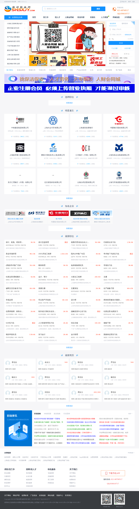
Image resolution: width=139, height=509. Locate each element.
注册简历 (7, 476)
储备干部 (107, 323)
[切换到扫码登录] (133, 22)
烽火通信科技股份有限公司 (112, 306)
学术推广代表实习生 (111, 254)
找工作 (45, 17)
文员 (91, 70)
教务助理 (41, 265)
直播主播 (41, 288)
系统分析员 (11, 219)
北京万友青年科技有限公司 (112, 340)
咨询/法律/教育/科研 (13, 59)
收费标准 (73, 479)
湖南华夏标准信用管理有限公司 (16, 317)
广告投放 (33, 495)
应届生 (92, 17)
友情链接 (42, 495)
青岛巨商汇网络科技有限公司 (47, 260)
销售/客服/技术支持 (13, 28)
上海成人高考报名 (10, 460)
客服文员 (32, 70)
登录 (129, 1)
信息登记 (25, 457)
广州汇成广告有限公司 (13, 294)
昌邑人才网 (16, 457)
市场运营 (9, 300)
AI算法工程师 (76, 277)
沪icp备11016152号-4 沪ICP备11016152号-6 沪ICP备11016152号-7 (60, 502)
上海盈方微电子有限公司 (111, 248)
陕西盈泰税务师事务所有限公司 (48, 283)
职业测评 (7, 483)
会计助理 (74, 334)
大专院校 (127, 17)
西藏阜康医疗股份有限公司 (79, 260)
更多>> (130, 413)
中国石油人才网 (45, 457)
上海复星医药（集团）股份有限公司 (17, 329)
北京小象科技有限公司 (13, 283)
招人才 (57, 17)
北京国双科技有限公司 (111, 271)
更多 (129, 70)
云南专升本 (34, 457)
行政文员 (42, 70)
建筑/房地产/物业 (12, 50)
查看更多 (69, 103)
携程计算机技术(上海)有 (102, 222)
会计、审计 (42, 277)
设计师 (99, 70)
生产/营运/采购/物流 (13, 37)
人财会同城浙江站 (49, 460)
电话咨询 (62, 70)
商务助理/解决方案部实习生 (114, 300)
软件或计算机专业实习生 (48, 311)
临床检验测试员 (77, 265)
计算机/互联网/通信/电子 (14, 23)
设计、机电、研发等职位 (15, 242)
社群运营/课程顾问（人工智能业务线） (21, 277)
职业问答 (81, 17)
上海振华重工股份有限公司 (80, 222)
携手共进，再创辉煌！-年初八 (118, 63)
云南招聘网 (57, 457)
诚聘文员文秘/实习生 (14, 288)
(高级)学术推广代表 (13, 265)
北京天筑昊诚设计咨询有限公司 (48, 248)
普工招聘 (51, 479)
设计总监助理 (43, 242)
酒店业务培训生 (104, 219)
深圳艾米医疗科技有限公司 (79, 271)
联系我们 (73, 486)
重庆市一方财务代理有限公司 (47, 340)
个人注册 (114, 48)
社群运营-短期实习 (111, 311)
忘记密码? (130, 39)
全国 (22, 1)
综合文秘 (74, 323)
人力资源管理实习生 (46, 323)
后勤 (71, 70)
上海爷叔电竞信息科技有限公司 (81, 306)
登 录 (121, 43)
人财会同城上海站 (106, 457)
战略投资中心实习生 (79, 311)
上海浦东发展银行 (37, 222)
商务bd (96, 219)
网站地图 (51, 495)
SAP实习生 (10, 323)
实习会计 (41, 334)
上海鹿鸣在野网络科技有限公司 (81, 283)
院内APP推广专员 (78, 254)
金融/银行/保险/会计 (13, 32)
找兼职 (65, 457)
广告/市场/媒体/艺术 (13, 46)
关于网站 (73, 473)
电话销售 (109, 70)
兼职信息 (7, 479)
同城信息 (116, 17)
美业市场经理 (11, 254)
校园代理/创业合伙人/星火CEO (83, 242)
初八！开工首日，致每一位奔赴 (118, 58)
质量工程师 (19, 219)
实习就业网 (17, 499)
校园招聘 (29, 479)
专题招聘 (51, 473)
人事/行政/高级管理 (13, 55)
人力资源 (104, 17)
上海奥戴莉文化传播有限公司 (113, 283)
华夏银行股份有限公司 (58, 222)
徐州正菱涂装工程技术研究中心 (16, 248)
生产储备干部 (109, 288)
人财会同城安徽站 (121, 457)
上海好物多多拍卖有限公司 (46, 306)
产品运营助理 (81, 70)
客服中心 (73, 483)
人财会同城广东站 (63, 460)
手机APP (124, 1)
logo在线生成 (83, 457)
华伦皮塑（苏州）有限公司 (112, 294)
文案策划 (74, 288)
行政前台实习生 (110, 242)
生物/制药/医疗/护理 (13, 41)
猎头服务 (29, 483)
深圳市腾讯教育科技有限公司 (113, 317)
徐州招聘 (7, 457)
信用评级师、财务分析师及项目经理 (20, 311)
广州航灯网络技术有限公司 (79, 248)
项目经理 (37, 219)
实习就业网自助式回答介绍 (117, 60)
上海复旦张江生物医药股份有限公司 (115, 260)
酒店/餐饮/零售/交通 (13, 63)
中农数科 (74, 294)
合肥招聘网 (94, 457)
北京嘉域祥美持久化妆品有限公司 (16, 260)
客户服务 (119, 70)
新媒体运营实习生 (110, 334)
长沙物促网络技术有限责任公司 (48, 294)
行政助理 (52, 70)
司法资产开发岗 (44, 300)
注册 (133, 1)
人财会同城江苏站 (34, 460)
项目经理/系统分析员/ (80, 219)
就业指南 (57, 414)
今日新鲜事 (22, 460)
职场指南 (37, 414)
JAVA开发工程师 (44, 254)
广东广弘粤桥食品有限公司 (79, 329)
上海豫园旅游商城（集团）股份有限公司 (83, 317)
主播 (105, 277)
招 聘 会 (126, 54)
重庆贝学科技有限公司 (45, 271)
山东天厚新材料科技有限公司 (113, 329)
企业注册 (127, 48)
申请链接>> (131, 453)
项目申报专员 (11, 334)
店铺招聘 (51, 476)
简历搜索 (29, 473)
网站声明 (73, 476)
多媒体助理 (21, 70)
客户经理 (59, 219)
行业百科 (67, 414)
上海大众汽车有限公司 (15, 222)
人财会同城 (69, 17)
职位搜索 (7, 473)
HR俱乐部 (47, 414)
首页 (34, 17)
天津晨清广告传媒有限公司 (14, 306)
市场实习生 (108, 265)
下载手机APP (114, 473)
